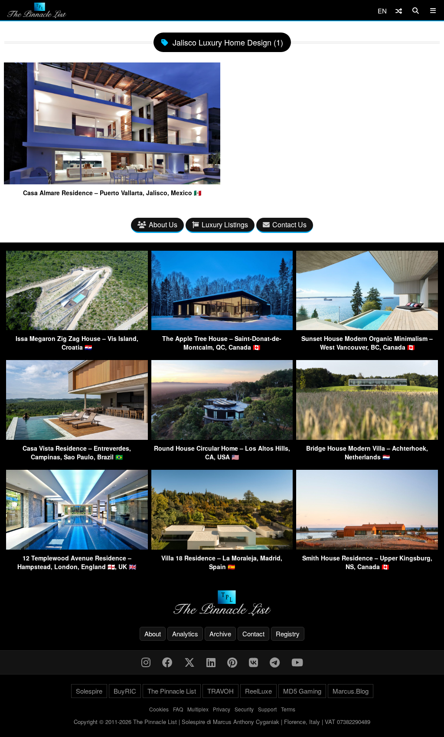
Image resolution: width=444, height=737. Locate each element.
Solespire (89, 690)
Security (244, 709)
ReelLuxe (258, 690)
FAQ (178, 709)
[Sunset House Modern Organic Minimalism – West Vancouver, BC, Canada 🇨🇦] (367, 327)
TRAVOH (220, 690)
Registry (288, 633)
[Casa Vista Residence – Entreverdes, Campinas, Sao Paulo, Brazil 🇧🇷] (77, 437)
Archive (220, 633)
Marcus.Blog (351, 690)
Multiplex (198, 709)
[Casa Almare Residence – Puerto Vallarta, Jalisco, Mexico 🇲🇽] (112, 181)
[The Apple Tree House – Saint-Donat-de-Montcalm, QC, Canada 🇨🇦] (222, 327)
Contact (253, 633)
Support (267, 709)
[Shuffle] (398, 10)
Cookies (159, 709)
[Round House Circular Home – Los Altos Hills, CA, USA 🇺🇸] (222, 437)
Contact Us (289, 224)
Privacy (221, 709)
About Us (163, 224)
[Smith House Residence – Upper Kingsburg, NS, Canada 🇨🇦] (367, 546)
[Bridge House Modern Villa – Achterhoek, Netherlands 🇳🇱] (367, 437)
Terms (288, 709)
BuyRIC (125, 690)
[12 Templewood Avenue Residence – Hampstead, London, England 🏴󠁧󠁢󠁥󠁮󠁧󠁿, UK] (77, 546)
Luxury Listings (225, 224)
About (152, 633)
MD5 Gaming (302, 690)
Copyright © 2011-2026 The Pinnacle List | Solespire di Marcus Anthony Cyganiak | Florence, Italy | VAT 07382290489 (222, 721)
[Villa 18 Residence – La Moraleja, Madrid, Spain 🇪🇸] (222, 546)
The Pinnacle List (171, 690)
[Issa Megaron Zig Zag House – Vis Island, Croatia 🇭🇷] (77, 327)
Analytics (185, 633)
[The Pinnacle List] (222, 603)
